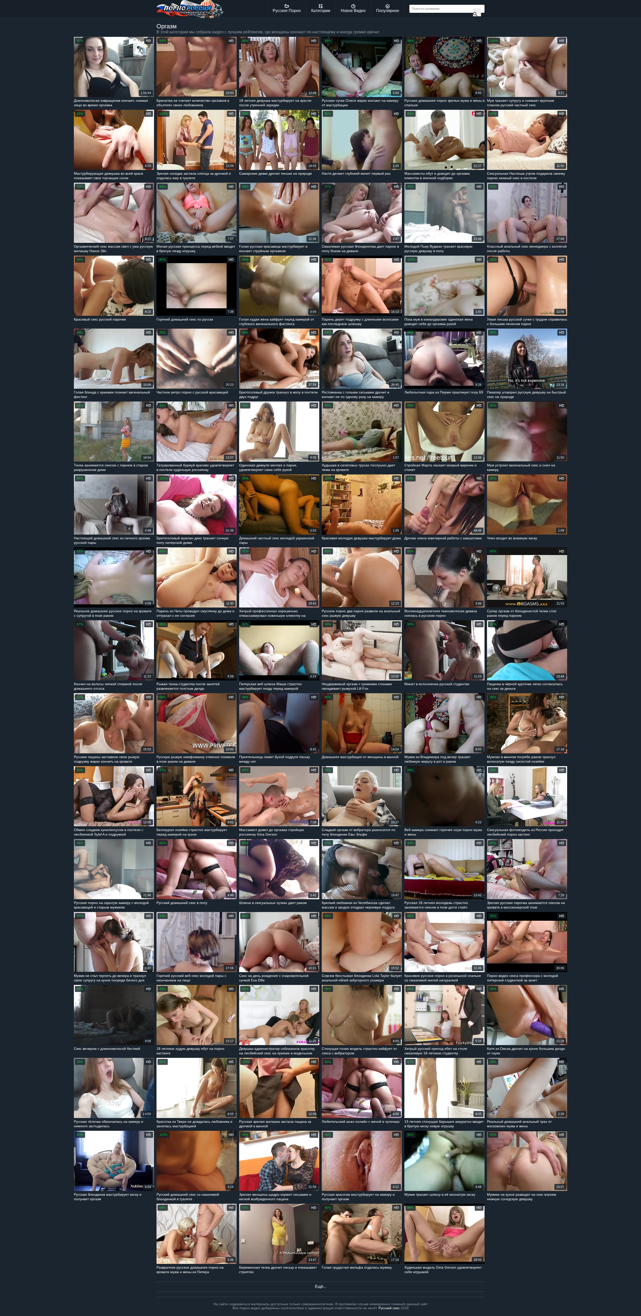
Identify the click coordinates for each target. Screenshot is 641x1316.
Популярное (387, 11)
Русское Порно (287, 11)
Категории (320, 11)
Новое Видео (353, 11)
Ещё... (320, 1286)
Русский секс (389, 1308)
